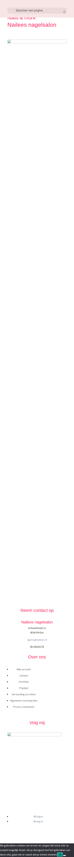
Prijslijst (23, 688)
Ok (60, 854)
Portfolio (24, 681)
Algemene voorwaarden (23, 700)
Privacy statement (23, 706)
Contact (23, 675)
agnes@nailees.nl (37, 639)
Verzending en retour (24, 694)
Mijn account (24, 669)
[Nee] (64, 855)
